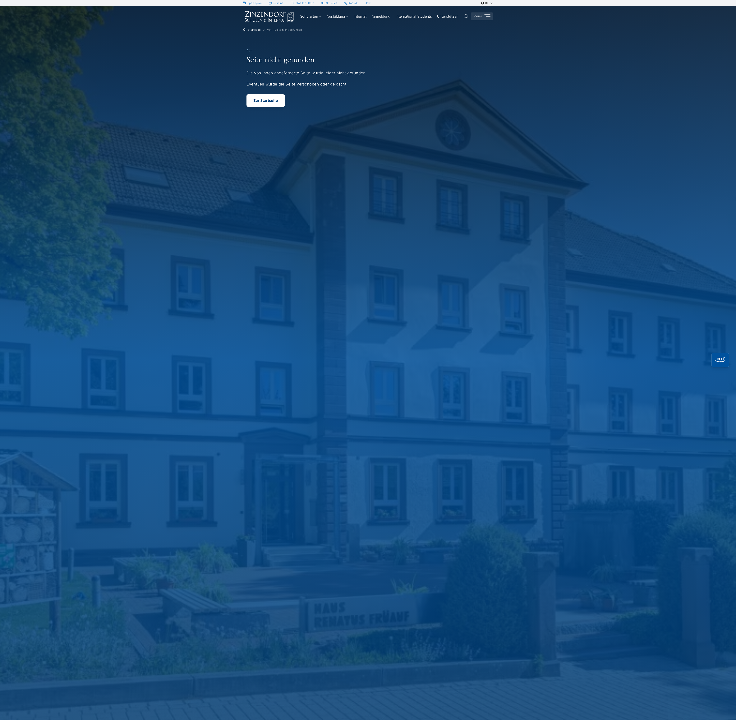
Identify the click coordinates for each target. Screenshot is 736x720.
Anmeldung (381, 16)
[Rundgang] (720, 360)
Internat (360, 16)
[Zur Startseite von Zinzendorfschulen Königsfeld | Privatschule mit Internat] (269, 16)
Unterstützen (447, 16)
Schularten (309, 16)
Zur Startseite (265, 101)
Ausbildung (336, 16)
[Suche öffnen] (466, 16)
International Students (413, 16)
